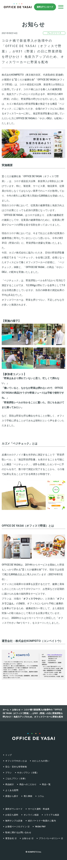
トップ (8, 755)
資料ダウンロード (45, 7)
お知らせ (26, 838)
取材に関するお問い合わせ (18, 832)
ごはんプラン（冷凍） (16, 778)
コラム (41, 796)
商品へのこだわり (27, 784)
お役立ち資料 (11, 815)
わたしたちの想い (40, 761)
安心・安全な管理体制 (16, 767)
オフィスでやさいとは (16, 761)
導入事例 (28, 796)
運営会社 (9, 838)
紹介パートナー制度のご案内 (42, 821)
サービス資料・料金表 (38, 809)
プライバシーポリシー (49, 838)
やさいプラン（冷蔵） (28, 772)
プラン (8, 772)
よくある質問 (11, 790)
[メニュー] (60, 6)
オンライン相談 (31, 815)
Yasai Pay (40, 826)
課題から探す (11, 796)
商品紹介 (9, 784)
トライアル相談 (51, 815)
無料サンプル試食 (14, 821)
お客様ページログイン (16, 826)
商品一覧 (46, 784)
